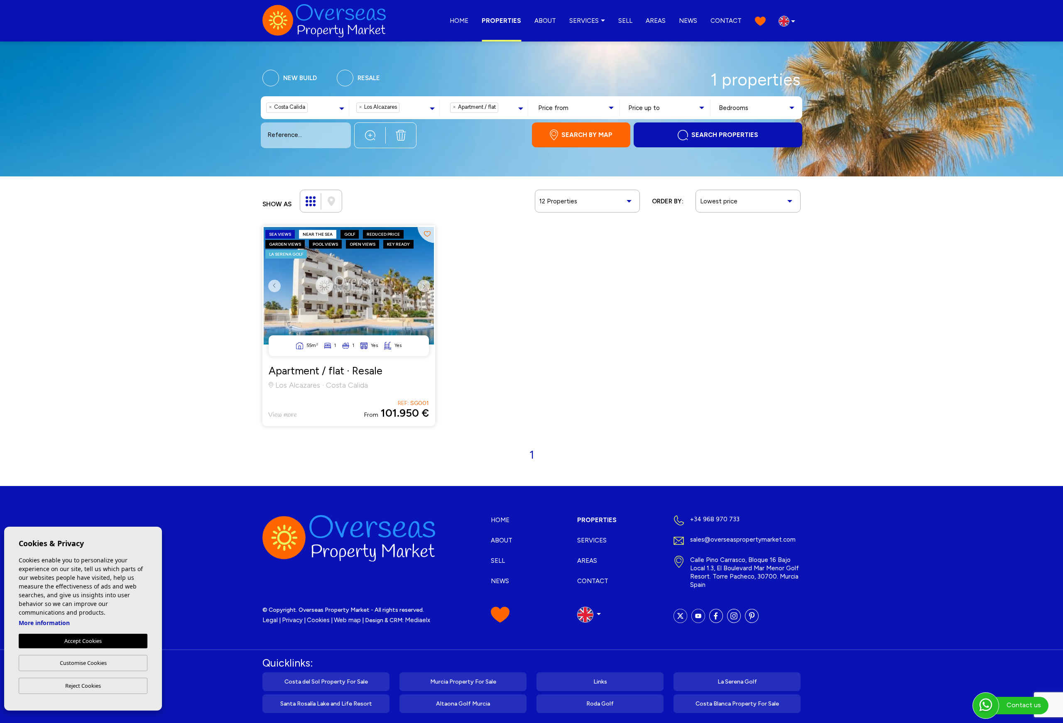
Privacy (292, 620)
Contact (726, 20)
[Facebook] (716, 616)
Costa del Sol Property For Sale (326, 681)
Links (600, 681)
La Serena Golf (737, 681)
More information (44, 623)
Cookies (318, 620)
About (545, 20)
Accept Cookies (83, 641)
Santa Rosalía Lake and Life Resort (326, 703)
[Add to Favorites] (426, 234)
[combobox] (306, 107)
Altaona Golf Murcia (463, 703)
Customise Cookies (83, 663)
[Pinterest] (752, 616)
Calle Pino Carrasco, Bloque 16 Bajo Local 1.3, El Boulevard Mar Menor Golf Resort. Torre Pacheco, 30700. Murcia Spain (744, 572)
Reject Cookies (83, 685)
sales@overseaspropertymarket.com (743, 539)
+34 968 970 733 (715, 519)
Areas (656, 20)
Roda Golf (600, 703)
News (688, 20)
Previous (272, 292)
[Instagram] (734, 616)
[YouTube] (698, 616)
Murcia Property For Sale (463, 681)
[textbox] (312, 108)
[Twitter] (680, 616)
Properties (501, 20)
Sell (625, 20)
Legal (270, 620)
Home (459, 20)
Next (426, 292)
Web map (347, 620)
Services (584, 20)
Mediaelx (417, 620)
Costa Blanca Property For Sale (737, 703)
